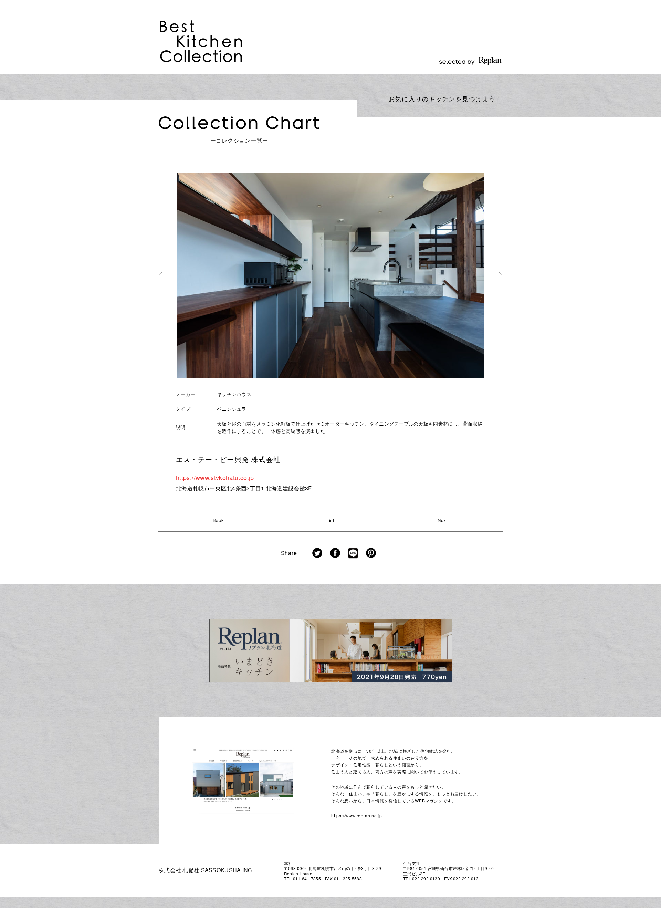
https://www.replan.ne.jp (356, 815)
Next (443, 520)
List (330, 520)
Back (218, 520)
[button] (174, 273)
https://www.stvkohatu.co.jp (215, 477)
